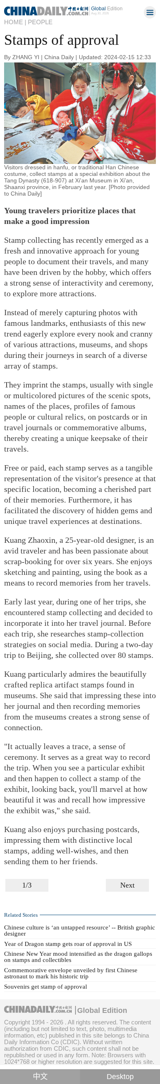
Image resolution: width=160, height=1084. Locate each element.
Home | (15, 21)
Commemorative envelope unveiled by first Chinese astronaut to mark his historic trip (70, 973)
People (40, 21)
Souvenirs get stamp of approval (45, 986)
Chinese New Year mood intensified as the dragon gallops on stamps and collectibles (78, 956)
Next (127, 885)
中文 (40, 1076)
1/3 (27, 885)
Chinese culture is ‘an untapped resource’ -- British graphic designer (79, 930)
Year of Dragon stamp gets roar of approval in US (68, 944)
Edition (107, 9)
